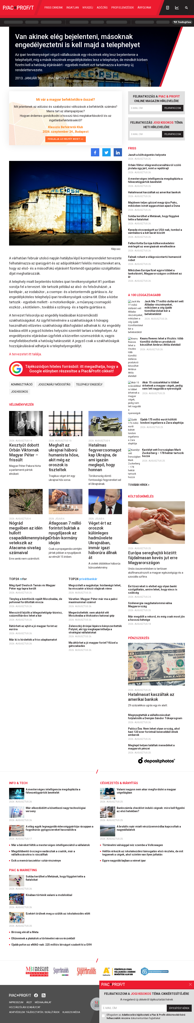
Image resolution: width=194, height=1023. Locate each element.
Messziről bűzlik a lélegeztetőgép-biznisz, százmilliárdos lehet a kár (36, 614)
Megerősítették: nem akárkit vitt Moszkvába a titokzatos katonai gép (92, 614)
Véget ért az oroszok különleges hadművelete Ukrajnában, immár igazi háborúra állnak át (102, 540)
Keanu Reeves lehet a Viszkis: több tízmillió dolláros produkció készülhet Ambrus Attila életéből (161, 341)
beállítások (52, 1012)
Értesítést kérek (179, 1008)
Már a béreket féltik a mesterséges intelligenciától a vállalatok (50, 845)
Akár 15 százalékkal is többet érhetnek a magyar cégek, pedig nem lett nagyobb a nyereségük (162, 385)
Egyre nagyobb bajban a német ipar (124, 860)
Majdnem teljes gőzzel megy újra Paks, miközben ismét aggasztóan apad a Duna (154, 204)
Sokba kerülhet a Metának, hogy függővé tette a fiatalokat (153, 218)
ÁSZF (29, 1002)
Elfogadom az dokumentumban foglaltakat (146, 1017)
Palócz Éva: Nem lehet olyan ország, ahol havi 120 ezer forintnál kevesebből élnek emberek (154, 732)
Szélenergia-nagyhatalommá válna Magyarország (150, 605)
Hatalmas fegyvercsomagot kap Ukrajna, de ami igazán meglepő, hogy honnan (104, 457)
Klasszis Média (71, 1012)
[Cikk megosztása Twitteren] (106, 152)
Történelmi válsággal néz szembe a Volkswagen (132, 845)
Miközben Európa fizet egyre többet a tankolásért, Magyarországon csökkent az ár (155, 273)
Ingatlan (72, 7)
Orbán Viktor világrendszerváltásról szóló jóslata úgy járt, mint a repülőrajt (154, 167)
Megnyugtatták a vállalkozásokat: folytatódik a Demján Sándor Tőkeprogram (155, 716)
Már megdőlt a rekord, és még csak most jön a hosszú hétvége (156, 618)
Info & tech (18, 783)
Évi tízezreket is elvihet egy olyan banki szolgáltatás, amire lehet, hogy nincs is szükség (152, 589)
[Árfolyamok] (177, 7)
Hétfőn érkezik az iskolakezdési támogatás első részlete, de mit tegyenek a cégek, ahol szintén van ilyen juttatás (142, 853)
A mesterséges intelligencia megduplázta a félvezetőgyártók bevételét (155, 180)
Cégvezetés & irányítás (119, 783)
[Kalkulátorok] (167, 7)
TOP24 (18, 579)
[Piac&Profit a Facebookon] (36, 995)
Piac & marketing (23, 870)
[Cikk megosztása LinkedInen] (118, 152)
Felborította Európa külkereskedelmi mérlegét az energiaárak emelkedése (152, 245)
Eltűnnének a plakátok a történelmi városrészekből (43, 938)
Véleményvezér (21, 404)
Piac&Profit (58, 78)
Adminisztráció (22, 384)
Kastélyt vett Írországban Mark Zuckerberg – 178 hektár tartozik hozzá (163, 453)
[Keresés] (186, 7)
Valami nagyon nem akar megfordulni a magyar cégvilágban (146, 791)
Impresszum (16, 1002)
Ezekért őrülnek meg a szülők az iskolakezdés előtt (58, 913)
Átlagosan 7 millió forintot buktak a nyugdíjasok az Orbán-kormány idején (65, 533)
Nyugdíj (88, 7)
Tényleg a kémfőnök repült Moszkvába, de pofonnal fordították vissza (35, 600)
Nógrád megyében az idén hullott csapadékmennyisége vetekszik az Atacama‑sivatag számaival (29, 538)
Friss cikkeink (54, 7)
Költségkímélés (141, 496)
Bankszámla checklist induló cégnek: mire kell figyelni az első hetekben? (151, 809)
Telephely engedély (89, 384)
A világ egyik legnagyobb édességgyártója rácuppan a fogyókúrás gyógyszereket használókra (59, 828)
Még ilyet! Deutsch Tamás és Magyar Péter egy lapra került (32, 587)
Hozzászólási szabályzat (24, 1007)
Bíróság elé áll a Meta (24, 932)
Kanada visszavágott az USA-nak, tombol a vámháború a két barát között (155, 231)
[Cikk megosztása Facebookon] (95, 152)
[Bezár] (190, 984)
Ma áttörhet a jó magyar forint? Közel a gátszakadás (93, 644)
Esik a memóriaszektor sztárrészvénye (36, 860)
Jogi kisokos (19, 391)
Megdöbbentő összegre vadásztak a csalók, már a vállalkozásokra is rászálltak (43, 853)
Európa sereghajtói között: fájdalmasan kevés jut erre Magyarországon (153, 557)
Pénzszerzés (138, 638)
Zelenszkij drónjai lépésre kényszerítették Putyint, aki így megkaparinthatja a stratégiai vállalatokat (95, 629)
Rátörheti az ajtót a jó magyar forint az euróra (33, 628)
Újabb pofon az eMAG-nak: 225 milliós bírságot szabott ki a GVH (51, 944)
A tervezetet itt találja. (25, 354)
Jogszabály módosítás (54, 384)
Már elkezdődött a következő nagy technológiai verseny (56, 809)
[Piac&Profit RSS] (43, 995)
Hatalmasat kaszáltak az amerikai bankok (154, 192)
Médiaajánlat (43, 1002)
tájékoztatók (34, 1012)
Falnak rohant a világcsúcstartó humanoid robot (154, 258)
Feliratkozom (172, 108)
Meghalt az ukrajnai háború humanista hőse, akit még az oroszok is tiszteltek (64, 457)
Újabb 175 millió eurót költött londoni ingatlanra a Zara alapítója (162, 421)
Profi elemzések (122, 7)
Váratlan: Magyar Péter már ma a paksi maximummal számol (93, 600)
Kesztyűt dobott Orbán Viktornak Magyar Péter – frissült (24, 452)
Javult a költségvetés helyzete (147, 154)
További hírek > (138, 484)
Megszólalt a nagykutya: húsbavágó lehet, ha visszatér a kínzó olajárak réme (95, 587)
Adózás (102, 7)
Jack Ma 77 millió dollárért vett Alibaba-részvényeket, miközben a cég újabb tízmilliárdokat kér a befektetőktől (164, 308)
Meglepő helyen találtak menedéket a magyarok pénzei (151, 747)
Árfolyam (144, 7)
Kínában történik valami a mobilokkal (49, 895)
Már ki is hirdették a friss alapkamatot (33, 639)
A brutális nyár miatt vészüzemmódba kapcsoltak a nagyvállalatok (149, 828)
